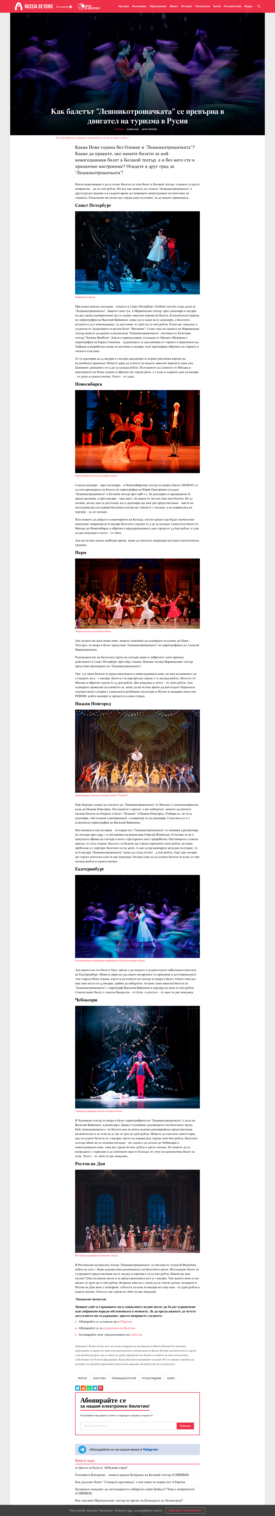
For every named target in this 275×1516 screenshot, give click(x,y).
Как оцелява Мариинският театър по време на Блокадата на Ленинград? (129, 1500)
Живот (174, 6)
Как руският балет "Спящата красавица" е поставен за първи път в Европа (130, 1482)
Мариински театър (85, 297)
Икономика (139, 6)
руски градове (151, 1378)
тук (130, 1510)
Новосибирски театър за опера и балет (96, 475)
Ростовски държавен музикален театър (96, 1255)
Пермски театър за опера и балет (93, 631)
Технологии (202, 6)
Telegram (150, 1449)
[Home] (18, 6)
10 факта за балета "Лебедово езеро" (101, 1468)
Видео (248, 6)
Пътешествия (232, 6)
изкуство (99, 1378)
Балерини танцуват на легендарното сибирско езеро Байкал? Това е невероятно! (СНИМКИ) (135, 1491)
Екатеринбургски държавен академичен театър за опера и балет (92, 138)
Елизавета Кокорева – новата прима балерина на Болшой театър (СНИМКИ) (132, 1475)
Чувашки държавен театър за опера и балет (99, 1111)
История (186, 6)
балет (171, 1378)
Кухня (217, 6)
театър (82, 1378)
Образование (157, 6)
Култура (124, 6)
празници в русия (124, 1378)
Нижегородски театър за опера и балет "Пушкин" (101, 795)
